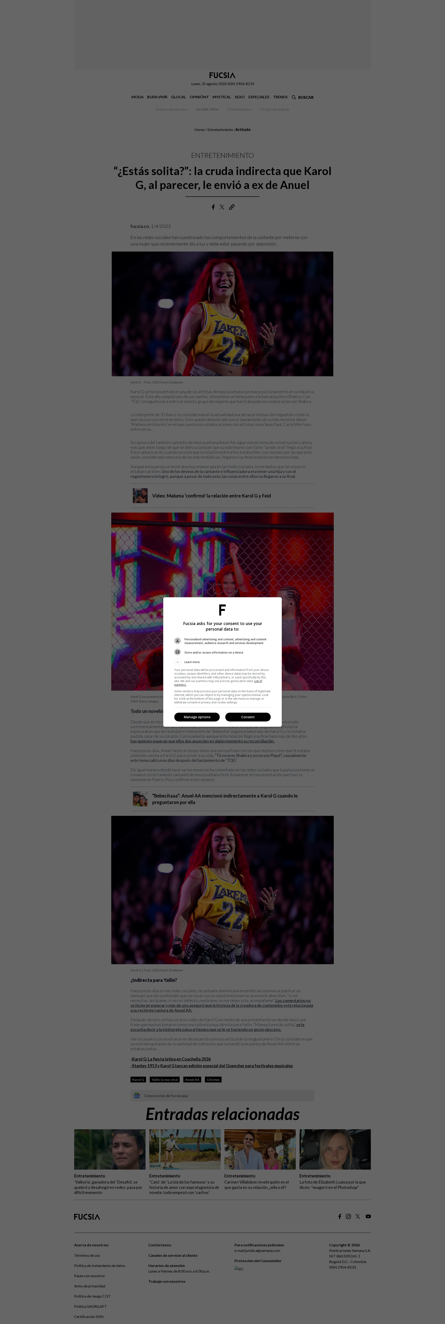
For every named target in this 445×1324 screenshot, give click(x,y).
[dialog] (222, 662)
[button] (222, 662)
